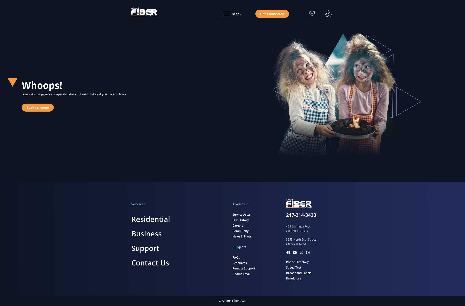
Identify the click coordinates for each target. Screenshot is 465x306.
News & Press (242, 236)
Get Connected (272, 14)
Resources (239, 263)
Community (240, 231)
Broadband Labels (298, 273)
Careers (237, 226)
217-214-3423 (301, 215)
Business (146, 234)
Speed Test (293, 267)
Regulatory (293, 278)
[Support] (328, 14)
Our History (240, 220)
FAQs (236, 257)
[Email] (312, 14)
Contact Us (150, 263)
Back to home (38, 107)
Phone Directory (297, 262)
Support (145, 248)
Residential (150, 219)
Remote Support (243, 268)
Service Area (241, 215)
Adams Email (241, 274)
